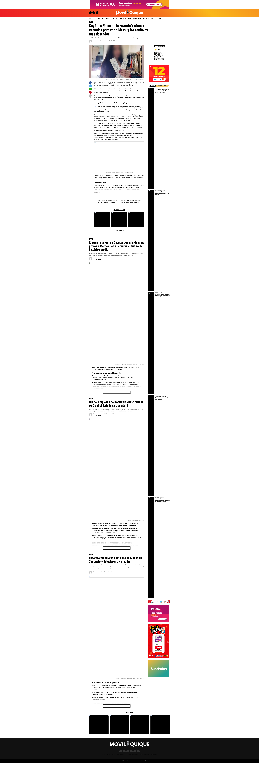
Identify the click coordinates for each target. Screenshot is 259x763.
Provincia (108, 18)
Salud (156, 18)
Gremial (108, 755)
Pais (116, 18)
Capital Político (115, 755)
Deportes (140, 18)
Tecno (159, 18)
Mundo (120, 18)
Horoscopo (128, 755)
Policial (124, 18)
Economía (135, 18)
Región (113, 18)
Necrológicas (135, 755)
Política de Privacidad (144, 755)
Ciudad (103, 18)
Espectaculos (146, 18)
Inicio (99, 18)
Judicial (103, 755)
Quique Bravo (98, 42)
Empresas (122, 755)
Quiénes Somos (154, 755)
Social (152, 18)
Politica (129, 18)
